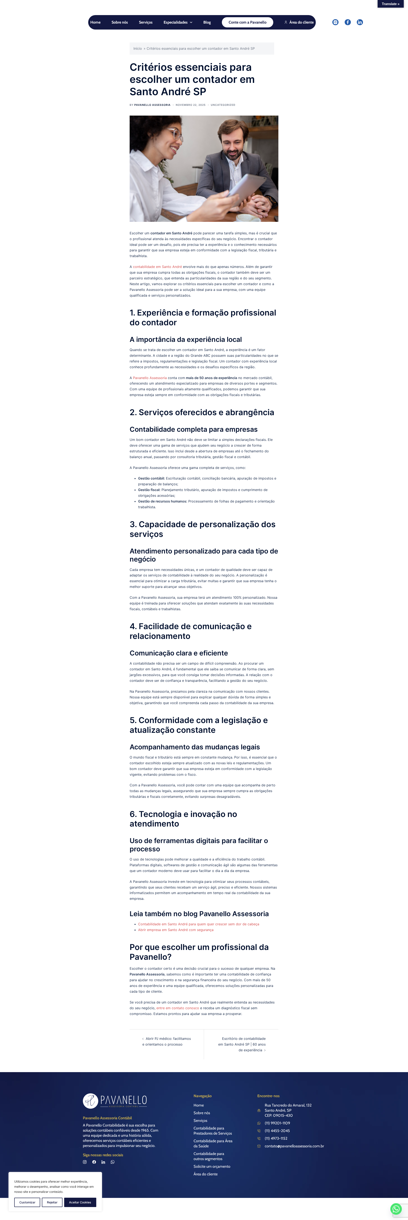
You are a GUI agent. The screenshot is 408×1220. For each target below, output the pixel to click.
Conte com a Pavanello (247, 22)
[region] (55, 1192)
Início (137, 48)
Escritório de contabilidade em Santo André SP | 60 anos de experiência (242, 1044)
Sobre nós (120, 22)
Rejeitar (52, 1202)
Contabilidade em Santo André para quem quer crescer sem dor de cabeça (198, 924)
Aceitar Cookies (80, 1202)
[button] (178, 22)
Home (95, 22)
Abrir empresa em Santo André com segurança (176, 930)
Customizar (27, 1202)
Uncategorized (223, 104)
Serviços (146, 22)
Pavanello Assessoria (152, 104)
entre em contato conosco (177, 1008)
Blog (207, 22)
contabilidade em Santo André (157, 267)
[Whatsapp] (396, 1209)
